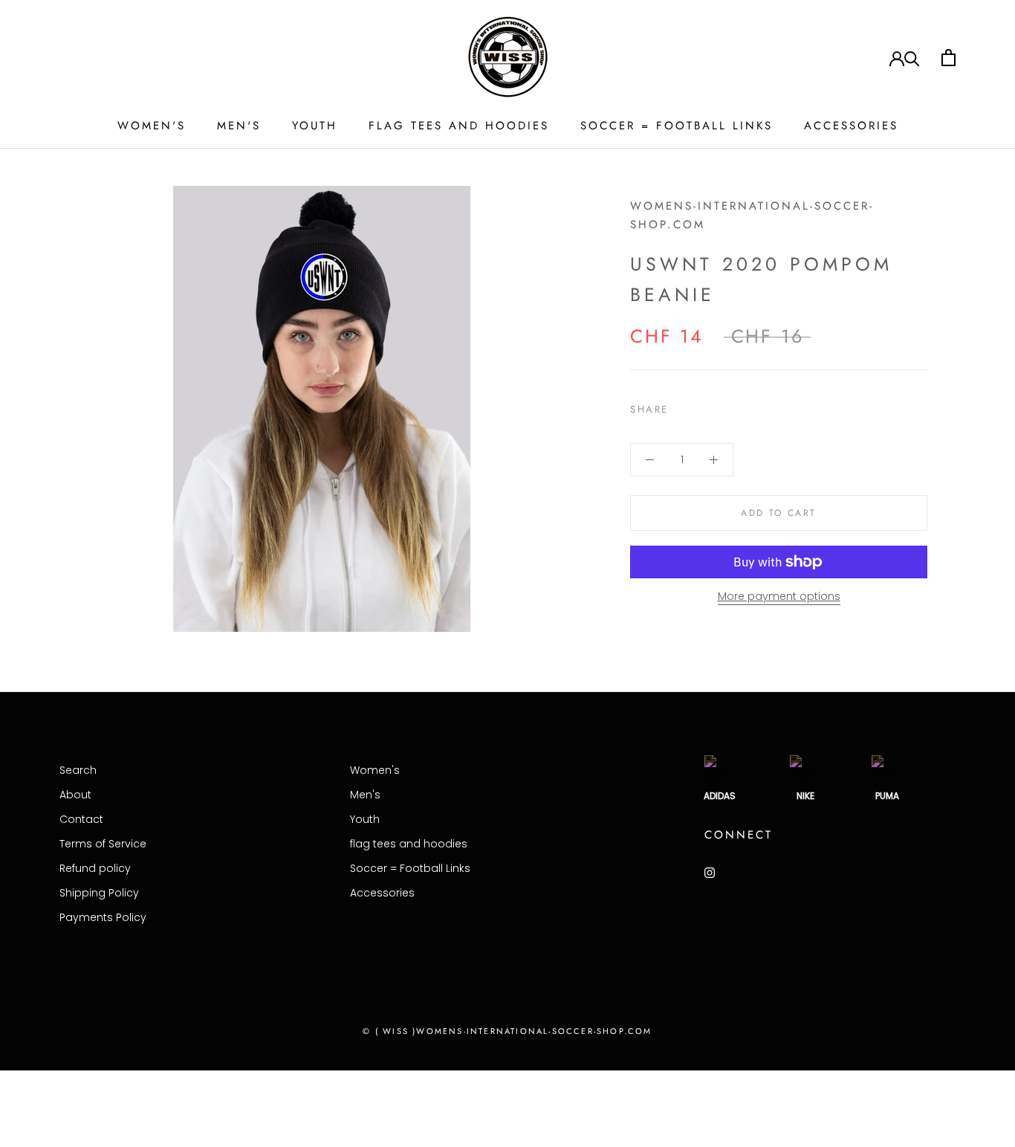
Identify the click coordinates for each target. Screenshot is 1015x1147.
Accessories (851, 125)
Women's (151, 125)
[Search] (912, 57)
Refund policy (95, 868)
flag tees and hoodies (459, 125)
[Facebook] (682, 405)
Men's (239, 125)
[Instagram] (709, 872)
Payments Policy (102, 917)
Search (78, 770)
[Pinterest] (721, 405)
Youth (314, 125)
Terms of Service (102, 843)
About (75, 794)
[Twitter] (702, 405)
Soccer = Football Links (676, 125)
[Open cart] (948, 57)
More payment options (779, 596)
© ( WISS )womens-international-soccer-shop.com (507, 1031)
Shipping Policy (99, 892)
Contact (81, 819)
